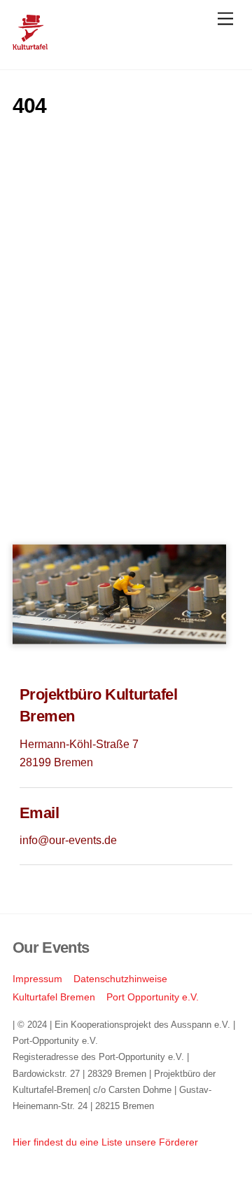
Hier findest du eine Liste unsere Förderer (105, 1142)
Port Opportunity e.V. (152, 997)
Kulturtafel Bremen (54, 997)
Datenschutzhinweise (120, 978)
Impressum (37, 978)
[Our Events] (30, 43)
